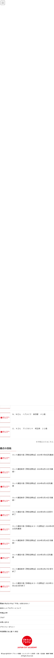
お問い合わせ (4, 622)
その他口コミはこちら (44, 442)
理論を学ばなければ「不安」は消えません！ (15, 603)
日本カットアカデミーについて (10, 608)
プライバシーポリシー (7, 627)
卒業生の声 (4, 613)
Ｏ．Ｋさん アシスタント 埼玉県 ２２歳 (30, 428)
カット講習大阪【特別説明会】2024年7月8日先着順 (32, 455)
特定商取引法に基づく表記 (9, 631)
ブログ (2, 617)
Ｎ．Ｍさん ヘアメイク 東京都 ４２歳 (29, 414)
